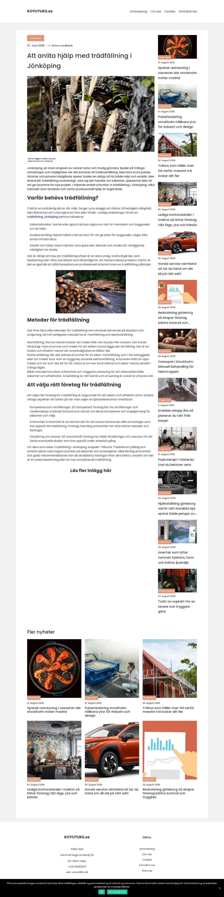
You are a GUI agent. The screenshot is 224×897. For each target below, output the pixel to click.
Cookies (169, 11)
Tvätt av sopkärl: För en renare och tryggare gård (176, 606)
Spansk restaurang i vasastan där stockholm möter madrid (177, 73)
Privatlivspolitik (117, 891)
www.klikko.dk (80, 872)
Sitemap (147, 870)
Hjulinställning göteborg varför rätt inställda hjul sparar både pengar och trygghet (177, 508)
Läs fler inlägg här (90, 471)
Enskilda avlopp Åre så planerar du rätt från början (175, 415)
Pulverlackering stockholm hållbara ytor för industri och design (177, 122)
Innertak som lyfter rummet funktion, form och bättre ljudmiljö (176, 557)
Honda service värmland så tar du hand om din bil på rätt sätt (177, 269)
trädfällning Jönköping (42, 217)
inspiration (35, 38)
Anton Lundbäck (62, 45)
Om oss (156, 11)
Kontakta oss (188, 11)
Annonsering (138, 11)
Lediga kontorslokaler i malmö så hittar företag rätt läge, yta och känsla (177, 219)
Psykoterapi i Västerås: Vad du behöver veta (176, 462)
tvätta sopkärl (166, 590)
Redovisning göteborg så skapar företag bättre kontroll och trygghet (175, 317)
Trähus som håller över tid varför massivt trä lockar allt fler (176, 170)
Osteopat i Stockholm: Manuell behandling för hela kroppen (176, 366)
